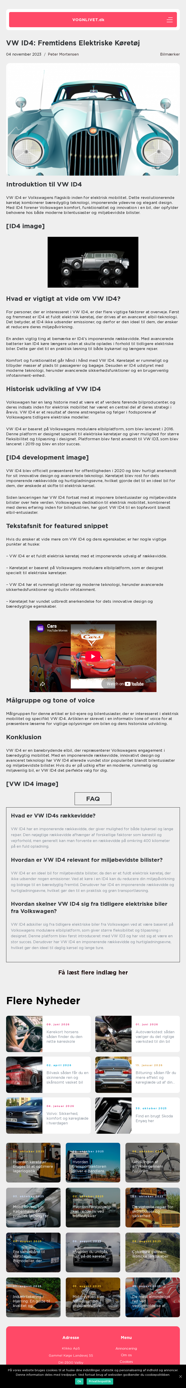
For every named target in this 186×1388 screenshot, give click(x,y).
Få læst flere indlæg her (93, 972)
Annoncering (126, 1348)
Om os (126, 1355)
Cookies (126, 1362)
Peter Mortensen (63, 54)
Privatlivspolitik (100, 1381)
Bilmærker (170, 54)
